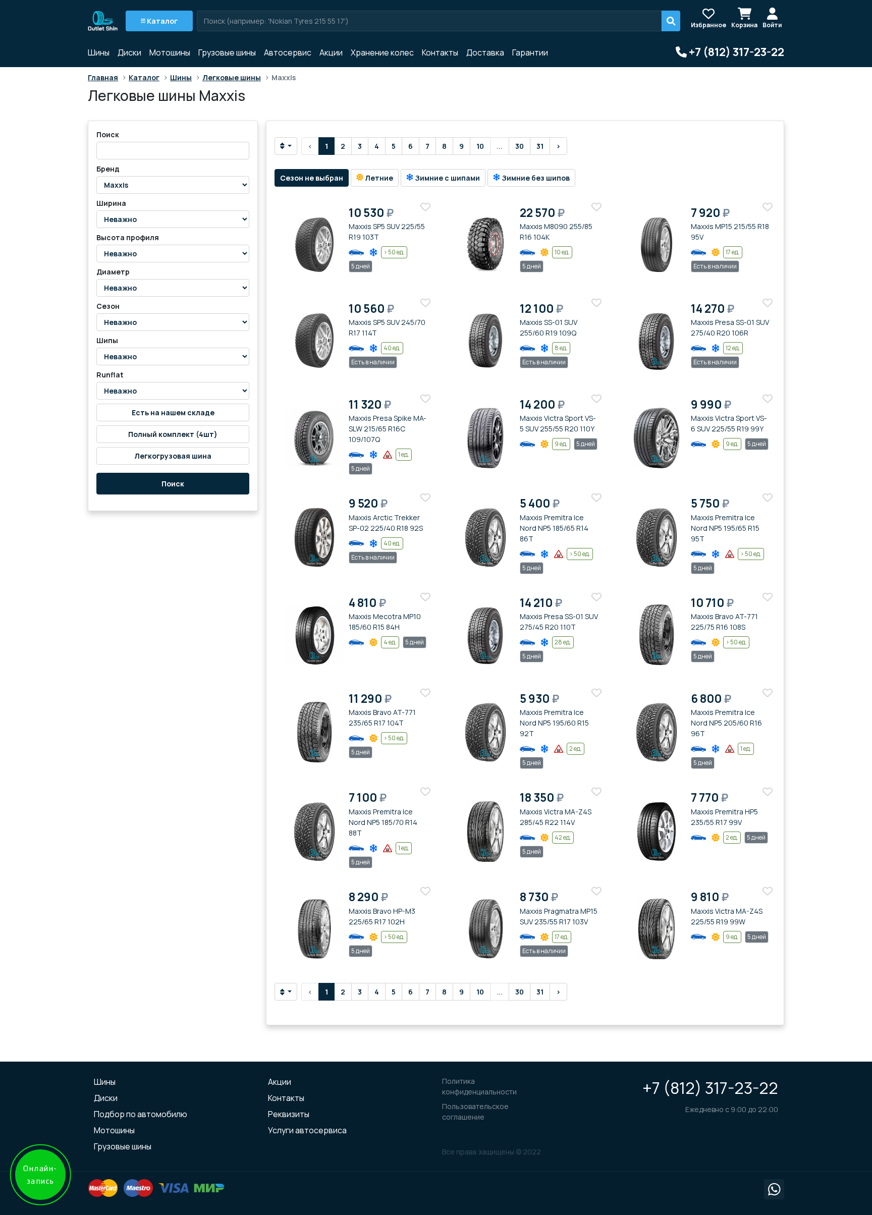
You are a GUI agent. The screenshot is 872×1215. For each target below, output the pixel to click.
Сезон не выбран (311, 178)
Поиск (172, 483)
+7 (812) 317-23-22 (710, 1088)
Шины (99, 52)
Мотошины (169, 52)
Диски (129, 52)
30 (519, 146)
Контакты (440, 52)
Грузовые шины (227, 52)
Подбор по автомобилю (140, 1114)
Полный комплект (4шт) (172, 434)
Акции (331, 52)
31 (539, 146)
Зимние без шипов (535, 178)
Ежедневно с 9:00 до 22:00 (731, 1109)
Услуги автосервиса (307, 1130)
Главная (103, 77)
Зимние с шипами (446, 178)
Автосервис (287, 52)
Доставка (485, 52)
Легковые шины (231, 77)
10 (480, 146)
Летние (378, 178)
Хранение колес (382, 52)
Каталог (161, 21)
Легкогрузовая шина (172, 456)
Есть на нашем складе (173, 412)
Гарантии (530, 52)
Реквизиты (288, 1114)
